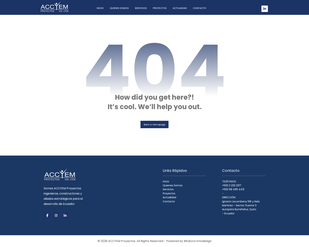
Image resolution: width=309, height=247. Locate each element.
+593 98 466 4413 (233, 189)
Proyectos (169, 193)
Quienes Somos (172, 185)
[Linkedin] (264, 9)
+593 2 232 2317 (231, 185)
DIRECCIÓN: (229, 197)
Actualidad (169, 197)
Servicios (168, 189)
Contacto (169, 201)
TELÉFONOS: (229, 181)
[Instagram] (56, 215)
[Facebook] (47, 215)
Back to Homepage (154, 124)
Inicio (166, 181)
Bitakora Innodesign (198, 241)
